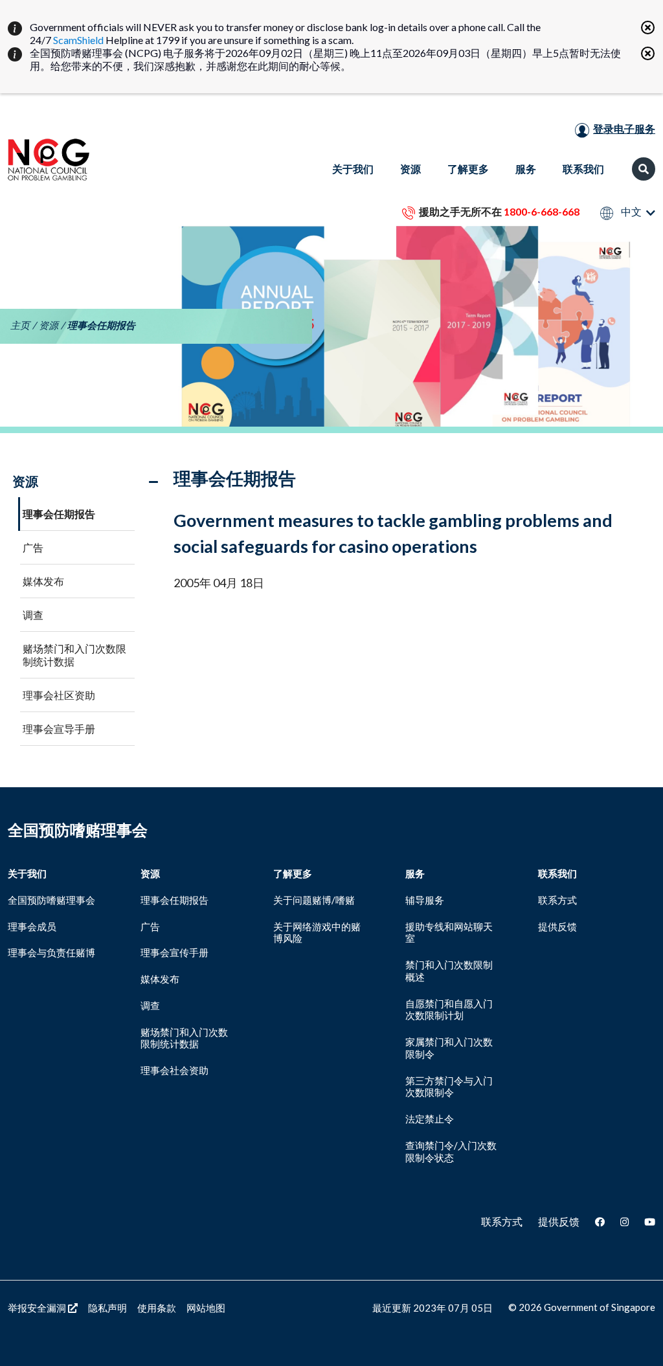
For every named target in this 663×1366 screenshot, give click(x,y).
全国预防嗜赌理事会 (51, 900)
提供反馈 (557, 926)
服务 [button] (525, 168)
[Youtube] (649, 1221)
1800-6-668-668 (541, 211)
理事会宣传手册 (174, 952)
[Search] (643, 169)
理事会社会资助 (174, 1070)
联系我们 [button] (583, 168)
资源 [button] (410, 168)
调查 (33, 615)
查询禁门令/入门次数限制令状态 (451, 1151)
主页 (20, 325)
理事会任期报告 (59, 514)
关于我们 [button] (353, 168)
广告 (33, 547)
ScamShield (78, 40)
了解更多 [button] (468, 168)
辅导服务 (424, 900)
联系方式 (557, 900)
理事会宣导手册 (59, 728)
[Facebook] (600, 1221)
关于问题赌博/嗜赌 (314, 900)
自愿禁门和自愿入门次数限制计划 (449, 1010)
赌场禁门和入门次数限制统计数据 (74, 654)
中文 (630, 212)
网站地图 (205, 1308)
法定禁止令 (429, 1119)
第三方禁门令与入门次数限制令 (449, 1087)
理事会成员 (32, 926)
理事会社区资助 (59, 695)
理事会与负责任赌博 (51, 952)
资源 (48, 325)
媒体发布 (43, 581)
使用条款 (156, 1308)
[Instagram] (624, 1221)
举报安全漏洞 (38, 1308)
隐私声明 (107, 1308)
